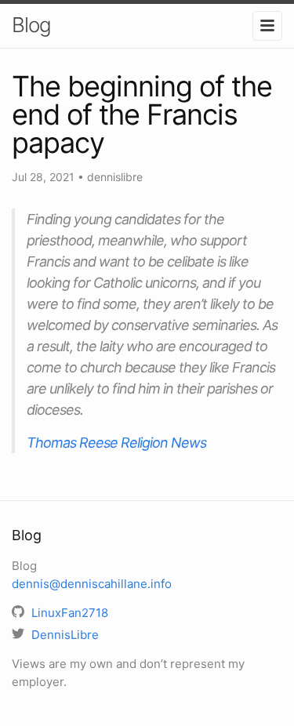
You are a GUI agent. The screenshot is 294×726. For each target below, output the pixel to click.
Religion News (163, 442)
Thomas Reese (72, 442)
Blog (31, 25)
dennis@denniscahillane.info (92, 583)
